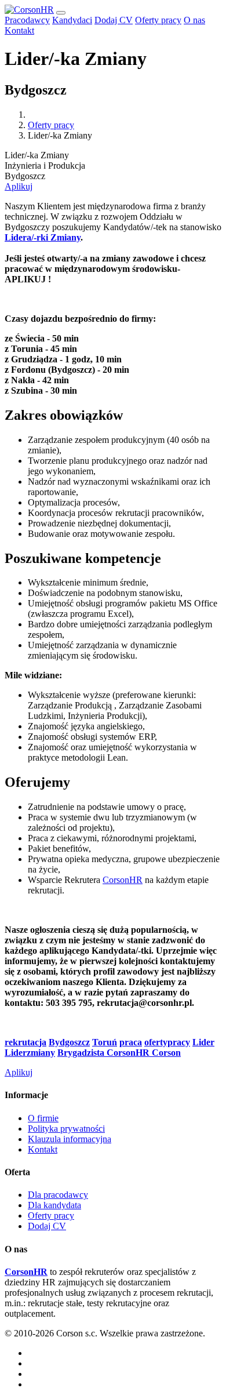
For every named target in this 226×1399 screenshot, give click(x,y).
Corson (166, 1053)
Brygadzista (80, 1053)
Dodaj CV (113, 20)
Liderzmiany (30, 1053)
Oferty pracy (158, 20)
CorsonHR (123, 880)
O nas (194, 20)
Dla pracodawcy (58, 1195)
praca (130, 1042)
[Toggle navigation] (60, 12)
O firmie (43, 1118)
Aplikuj (18, 186)
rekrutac (22, 1042)
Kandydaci (72, 20)
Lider (203, 1042)
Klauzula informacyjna (69, 1139)
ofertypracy (167, 1042)
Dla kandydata (54, 1205)
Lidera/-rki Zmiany (43, 237)
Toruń (104, 1042)
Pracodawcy (27, 20)
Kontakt (19, 30)
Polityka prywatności (66, 1128)
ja (42, 1042)
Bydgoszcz (69, 1042)
